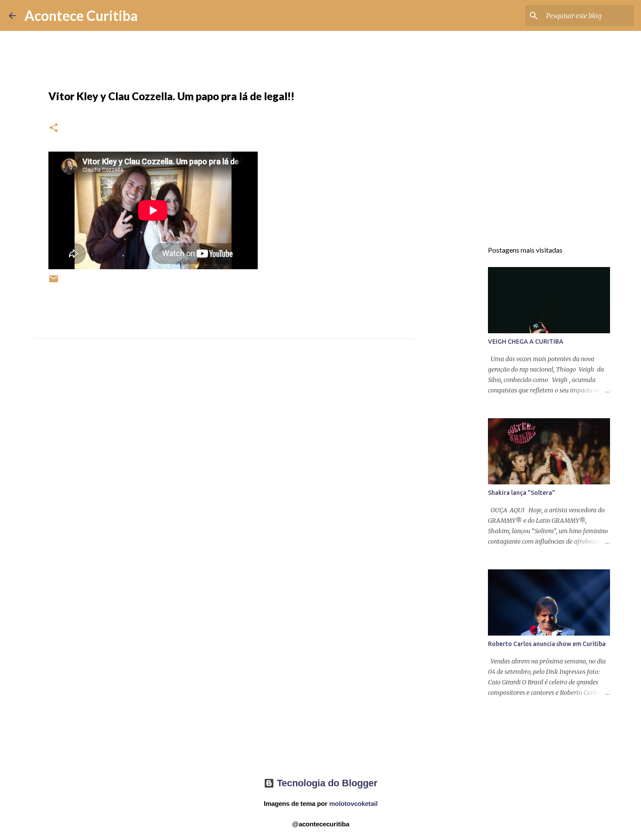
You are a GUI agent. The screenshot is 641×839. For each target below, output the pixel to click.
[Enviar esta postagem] (53, 282)
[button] (53, 128)
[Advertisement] (225, 441)
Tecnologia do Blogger (326, 783)
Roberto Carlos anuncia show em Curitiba (547, 643)
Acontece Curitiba (81, 15)
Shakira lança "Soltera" (521, 492)
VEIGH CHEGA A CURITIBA (525, 341)
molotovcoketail (353, 803)
